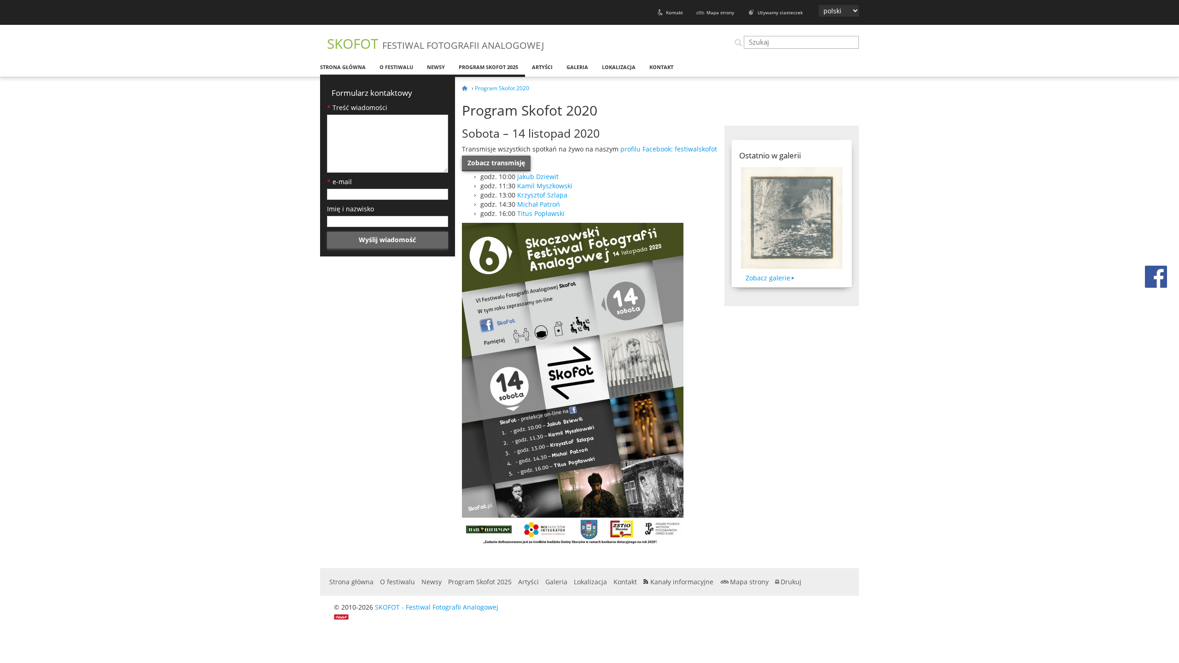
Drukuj (791, 581)
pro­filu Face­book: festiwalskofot (668, 149)
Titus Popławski (541, 213)
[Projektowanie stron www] (344, 616)
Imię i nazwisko (350, 208)
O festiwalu (396, 67)
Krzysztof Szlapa (542, 195)
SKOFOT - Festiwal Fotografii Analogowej (436, 607)
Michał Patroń (538, 204)
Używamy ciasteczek (780, 12)
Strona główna (343, 67)
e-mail (339, 181)
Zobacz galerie (768, 277)
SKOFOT (435, 43)
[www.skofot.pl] (466, 88)
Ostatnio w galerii (770, 155)
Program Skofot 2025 (488, 67)
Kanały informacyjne (681, 581)
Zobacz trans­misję (496, 162)
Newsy (436, 67)
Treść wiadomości (357, 107)
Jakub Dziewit (538, 176)
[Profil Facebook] (1155, 276)
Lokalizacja (619, 67)
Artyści (542, 67)
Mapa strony (720, 12)
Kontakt (674, 12)
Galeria (577, 67)
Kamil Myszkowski (544, 185)
